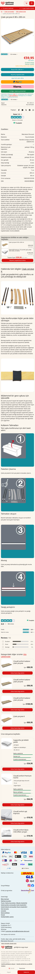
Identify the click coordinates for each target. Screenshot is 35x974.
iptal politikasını (13, 95)
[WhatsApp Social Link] (33, 110)
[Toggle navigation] (31, 3)
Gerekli (12, 968)
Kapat (9, 972)
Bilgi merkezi (5, 899)
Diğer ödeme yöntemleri (18, 91)
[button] (2, 35)
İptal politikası (5, 913)
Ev (1, 11)
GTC (14, 94)
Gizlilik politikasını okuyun (8, 964)
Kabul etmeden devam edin (8, 943)
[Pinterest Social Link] (29, 110)
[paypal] (17, 82)
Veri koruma (5, 909)
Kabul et (26, 972)
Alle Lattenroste (21, 11)
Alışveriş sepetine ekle (17, 75)
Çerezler (3, 911)
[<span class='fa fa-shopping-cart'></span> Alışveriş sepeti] (26, 3)
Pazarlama (22, 968)
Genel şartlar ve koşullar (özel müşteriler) (13, 905)
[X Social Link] (26, 110)
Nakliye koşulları (6, 901)
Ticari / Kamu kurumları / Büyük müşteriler (14, 903)
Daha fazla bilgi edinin (17, 673)
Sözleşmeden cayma (7, 917)
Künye (3, 915)
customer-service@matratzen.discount (17, 931)
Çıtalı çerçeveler (9, 11)
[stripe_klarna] (17, 86)
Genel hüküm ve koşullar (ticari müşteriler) (14, 907)
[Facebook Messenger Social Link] (22, 110)
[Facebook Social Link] (19, 110)
